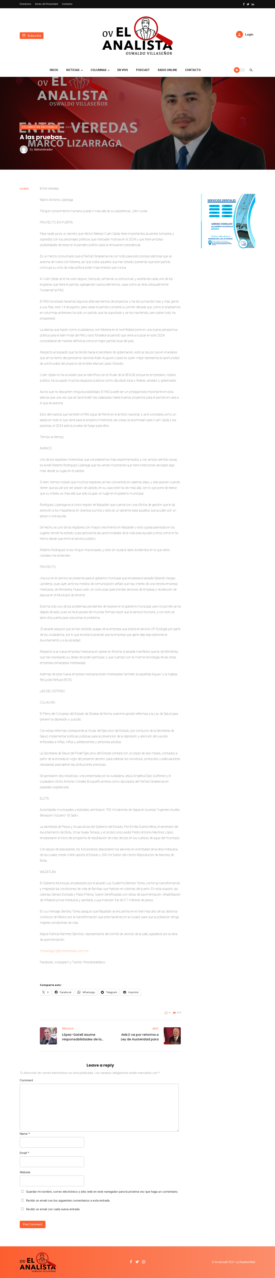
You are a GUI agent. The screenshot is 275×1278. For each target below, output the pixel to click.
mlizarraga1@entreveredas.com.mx (64, 951)
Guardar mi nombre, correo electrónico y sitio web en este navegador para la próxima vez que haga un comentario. (102, 1191)
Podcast (143, 70)
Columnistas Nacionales (40, 127)
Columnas (98, 70)
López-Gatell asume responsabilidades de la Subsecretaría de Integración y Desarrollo (81, 1037)
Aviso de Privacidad (46, 3)
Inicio (54, 70)
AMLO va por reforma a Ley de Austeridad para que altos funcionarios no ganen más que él (138, 1037)
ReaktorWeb (247, 1262)
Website (25, 1172)
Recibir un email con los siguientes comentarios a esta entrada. (68, 1200)
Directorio (25, 3)
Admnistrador (43, 149)
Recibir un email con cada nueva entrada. (53, 1209)
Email (24, 1153)
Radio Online (167, 70)
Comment (26, 1080)
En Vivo (122, 70)
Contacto (67, 3)
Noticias (73, 70)
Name (25, 1134)
